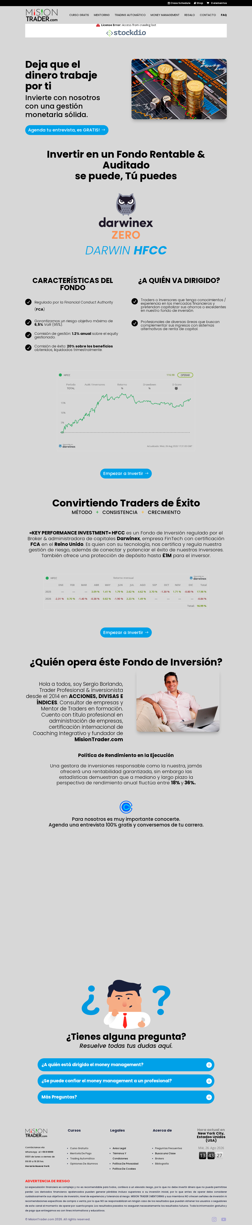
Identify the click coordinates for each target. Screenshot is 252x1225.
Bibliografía (162, 1163)
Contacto (208, 15)
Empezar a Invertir (123, 473)
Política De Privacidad (125, 1163)
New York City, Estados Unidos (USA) (211, 1135)
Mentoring (102, 15)
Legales (117, 1130)
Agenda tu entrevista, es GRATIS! (64, 130)
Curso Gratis (79, 15)
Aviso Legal (119, 1148)
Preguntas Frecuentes (168, 1148)
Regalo (189, 15)
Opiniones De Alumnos (84, 1163)
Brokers (159, 1158)
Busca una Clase (165, 1153)
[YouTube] (223, 1219)
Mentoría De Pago (81, 1153)
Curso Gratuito (79, 1148)
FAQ (224, 15)
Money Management (165, 15)
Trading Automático (130, 15)
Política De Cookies (124, 1168)
